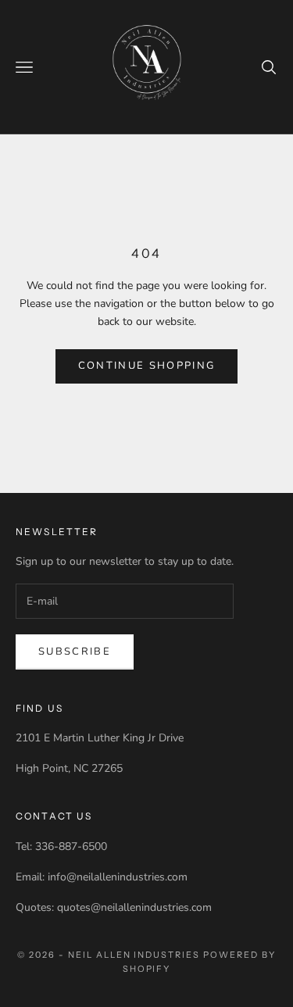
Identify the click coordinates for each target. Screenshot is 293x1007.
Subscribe (74, 652)
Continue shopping (147, 366)
